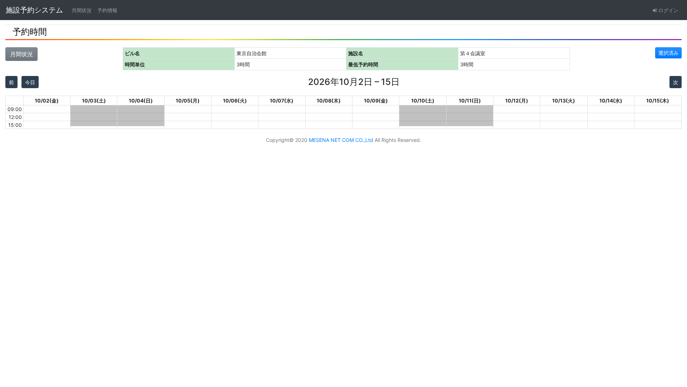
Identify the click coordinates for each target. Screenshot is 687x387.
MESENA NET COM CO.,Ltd (341, 140)
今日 (30, 82)
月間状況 (82, 10)
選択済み (668, 53)
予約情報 (107, 10)
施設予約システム (34, 10)
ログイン (667, 10)
